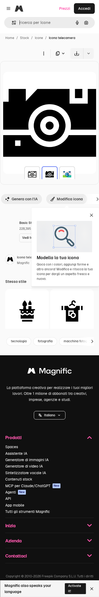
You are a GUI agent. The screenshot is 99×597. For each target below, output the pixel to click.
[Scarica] (76, 53)
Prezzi (64, 8)
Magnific (23, 263)
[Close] (92, 589)
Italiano (49, 415)
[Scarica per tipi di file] (60, 53)
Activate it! (74, 588)
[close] (91, 215)
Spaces (11, 446)
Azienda (13, 540)
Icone (39, 38)
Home (9, 38)
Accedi (84, 8)
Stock (24, 38)
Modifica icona (70, 199)
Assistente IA (16, 453)
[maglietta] (72, 311)
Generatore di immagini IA (27, 459)
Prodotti (13, 437)
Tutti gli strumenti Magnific (27, 511)
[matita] (27, 311)
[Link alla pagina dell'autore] (10, 260)
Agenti (15, 492)
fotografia (45, 341)
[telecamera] (32, 174)
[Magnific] (49, 372)
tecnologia (19, 341)
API (8, 498)
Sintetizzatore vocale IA (25, 472)
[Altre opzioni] (43, 53)
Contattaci (16, 556)
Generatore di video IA (24, 466)
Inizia (10, 525)
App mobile (14, 505)
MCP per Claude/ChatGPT (32, 485)
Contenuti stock (18, 479)
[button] (49, 415)
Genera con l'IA (25, 199)
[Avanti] (92, 341)
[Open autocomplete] (11, 23)
